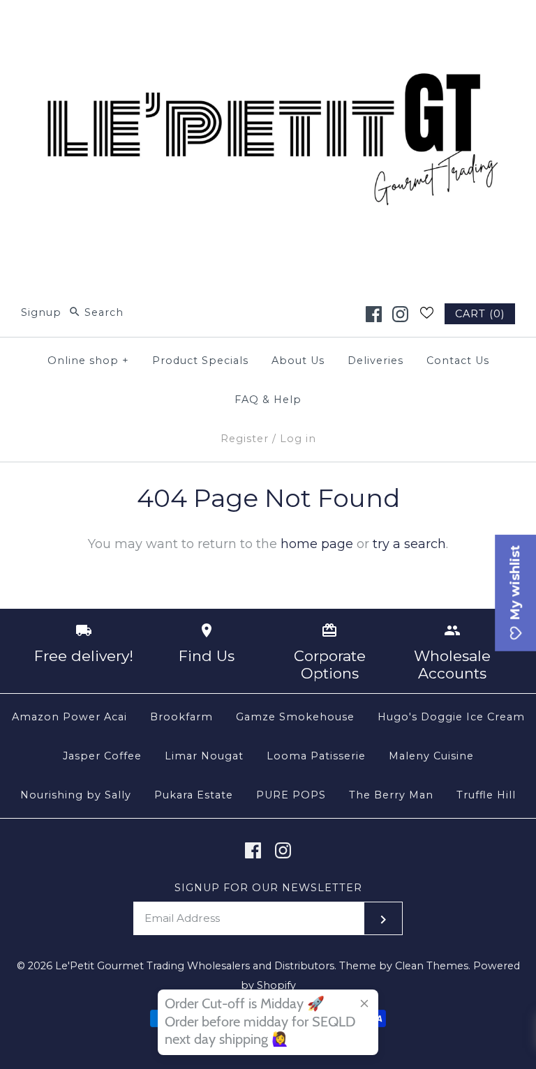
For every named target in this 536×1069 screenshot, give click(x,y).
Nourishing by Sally (75, 795)
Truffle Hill (486, 795)
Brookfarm (181, 717)
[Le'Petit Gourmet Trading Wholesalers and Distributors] (268, 23)
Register (245, 438)
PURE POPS (291, 795)
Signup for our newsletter (268, 887)
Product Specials (200, 360)
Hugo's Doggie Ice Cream (451, 717)
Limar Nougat (204, 756)
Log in (298, 438)
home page (317, 544)
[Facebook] (374, 314)
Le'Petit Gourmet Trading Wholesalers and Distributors (194, 966)
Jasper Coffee (102, 756)
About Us (298, 360)
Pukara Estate (193, 795)
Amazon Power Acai (69, 717)
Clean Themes (431, 966)
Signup (41, 312)
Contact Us (457, 360)
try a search (409, 544)
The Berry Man (391, 795)
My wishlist (515, 584)
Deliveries (375, 360)
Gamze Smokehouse (295, 717)
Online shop (88, 360)
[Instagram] (400, 314)
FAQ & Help (268, 399)
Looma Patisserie (316, 756)
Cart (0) (480, 314)
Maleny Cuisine (431, 756)
